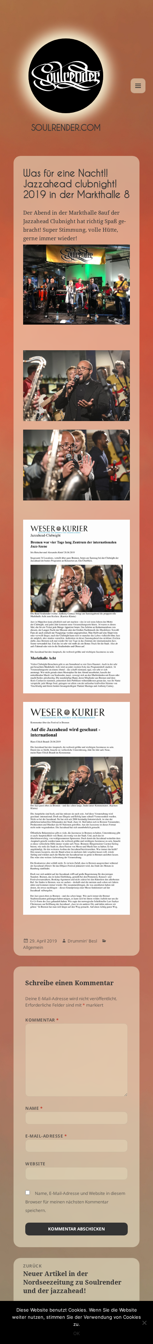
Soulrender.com (66, 127)
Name (34, 1108)
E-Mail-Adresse (46, 1136)
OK (76, 1333)
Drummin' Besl (82, 941)
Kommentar (42, 1020)
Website (35, 1164)
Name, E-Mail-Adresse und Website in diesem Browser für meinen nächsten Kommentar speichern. (75, 1201)
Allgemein (33, 947)
